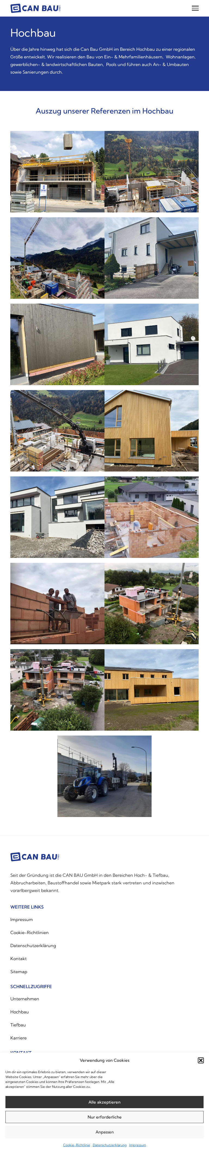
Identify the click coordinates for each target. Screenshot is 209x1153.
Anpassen (105, 1132)
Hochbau (19, 1011)
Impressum (137, 1145)
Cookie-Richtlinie (76, 1145)
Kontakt (18, 958)
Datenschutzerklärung (110, 1145)
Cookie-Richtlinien (29, 932)
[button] (201, 1060)
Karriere (18, 1038)
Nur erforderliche (105, 1117)
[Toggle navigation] (195, 8)
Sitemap (18, 971)
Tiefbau (18, 1025)
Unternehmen (24, 998)
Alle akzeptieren (104, 1102)
